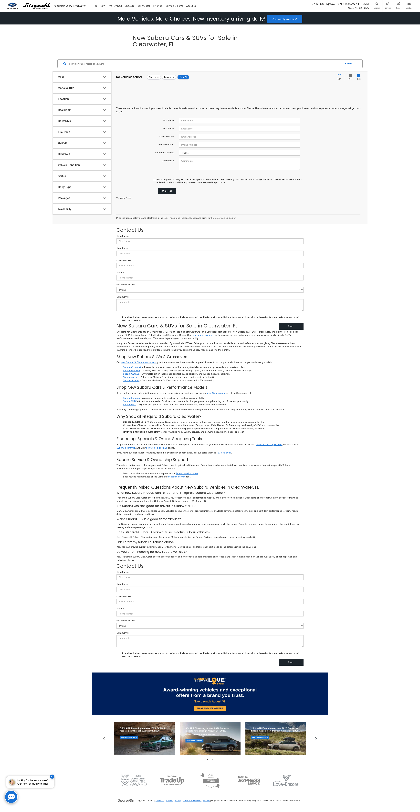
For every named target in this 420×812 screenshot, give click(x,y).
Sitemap (169, 800)
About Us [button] (191, 6)
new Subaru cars (216, 393)
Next (316, 738)
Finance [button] (157, 6)
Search (348, 63)
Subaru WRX (129, 401)
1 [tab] (207, 759)
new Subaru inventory (203, 335)
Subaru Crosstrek (132, 367)
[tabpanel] (144, 738)
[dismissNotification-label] (52, 777)
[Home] (96, 6)
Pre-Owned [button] (115, 6)
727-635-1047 (223, 452)
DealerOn (160, 800)
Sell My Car (144, 6)
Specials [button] (129, 6)
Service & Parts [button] (174, 6)
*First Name (168, 120)
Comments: (168, 160)
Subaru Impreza (131, 398)
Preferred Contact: (164, 152)
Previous (104, 738)
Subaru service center (187, 473)
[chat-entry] (11, 796)
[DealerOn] (126, 800)
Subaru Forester (131, 370)
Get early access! (284, 19)
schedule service (177, 476)
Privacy (178, 800)
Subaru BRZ (129, 404)
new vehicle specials (156, 447)
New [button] (103, 6)
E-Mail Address (166, 136)
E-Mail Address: (124, 260)
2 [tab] (212, 759)
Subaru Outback (131, 373)
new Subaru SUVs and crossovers (139, 362)
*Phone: (120, 272)
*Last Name (168, 128)
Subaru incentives (125, 447)
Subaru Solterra (131, 380)
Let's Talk (167, 191)
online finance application (269, 444)
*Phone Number (166, 144)
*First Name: (122, 236)
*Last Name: (122, 248)
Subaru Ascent (130, 377)
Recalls (206, 800)
